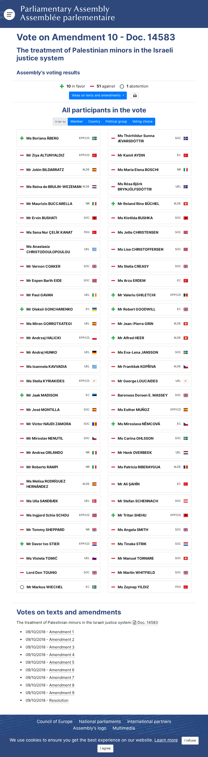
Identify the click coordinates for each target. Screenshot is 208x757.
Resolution (58, 700)
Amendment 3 (62, 647)
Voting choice (142, 121)
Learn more (166, 740)
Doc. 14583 (147, 622)
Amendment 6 (61, 669)
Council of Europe (55, 721)
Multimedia (124, 728)
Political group (116, 121)
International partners (149, 721)
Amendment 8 (61, 685)
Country (94, 121)
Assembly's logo (89, 728)
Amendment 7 (61, 677)
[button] (135, 95)
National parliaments (100, 721)
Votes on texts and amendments (97, 95)
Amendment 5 (61, 662)
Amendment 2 (61, 639)
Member (77, 121)
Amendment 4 (62, 654)
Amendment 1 (61, 631)
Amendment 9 (61, 692)
